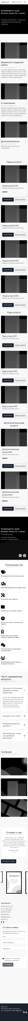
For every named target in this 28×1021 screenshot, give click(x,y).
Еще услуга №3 (9, 406)
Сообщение (6, 948)
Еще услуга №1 (9, 336)
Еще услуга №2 (9, 371)
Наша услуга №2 (10, 225)
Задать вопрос (20, 199)
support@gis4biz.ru (17, 1010)
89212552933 (5, 914)
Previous (20, 555)
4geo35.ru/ (4, 919)
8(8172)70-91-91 (17, 2)
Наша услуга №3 (10, 261)
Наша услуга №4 (10, 296)
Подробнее (8, 199)
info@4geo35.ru (6, 917)
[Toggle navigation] (25, 2)
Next (24, 555)
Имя (4, 936)
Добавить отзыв (8, 861)
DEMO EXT (5, 2)
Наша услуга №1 (10, 186)
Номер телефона (8, 942)
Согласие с (12, 959)
